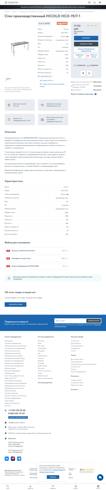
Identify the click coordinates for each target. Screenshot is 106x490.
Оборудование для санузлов (14, 388)
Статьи (73, 351)
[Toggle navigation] (100, 2)
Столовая (41, 363)
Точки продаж (9, 401)
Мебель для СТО (10, 378)
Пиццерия (41, 351)
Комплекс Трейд (77, 337)
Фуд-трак (41, 368)
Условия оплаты (76, 380)
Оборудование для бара (13, 353)
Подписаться (93, 321)
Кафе (39, 343)
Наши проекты (76, 343)
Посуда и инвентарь (11, 393)
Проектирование (76, 362)
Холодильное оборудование (14, 361)
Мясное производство (45, 378)
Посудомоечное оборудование (15, 348)
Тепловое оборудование (13, 343)
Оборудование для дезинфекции (16, 383)
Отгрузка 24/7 (75, 367)
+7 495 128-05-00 (16, 410)
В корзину (86, 38)
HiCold (66, 29)
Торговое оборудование (13, 398)
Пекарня (41, 358)
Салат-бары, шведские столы (14, 376)
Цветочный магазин (44, 371)
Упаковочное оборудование (14, 366)
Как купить (75, 376)
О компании (75, 341)
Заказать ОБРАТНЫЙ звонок (18, 417)
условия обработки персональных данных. (52, 471)
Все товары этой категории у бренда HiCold (52, 85)
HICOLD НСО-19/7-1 (31, 138)
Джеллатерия (42, 366)
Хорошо (53, 477)
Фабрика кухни (43, 376)
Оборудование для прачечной (15, 386)
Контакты (74, 389)
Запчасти (8, 406)
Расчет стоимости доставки (82, 94)
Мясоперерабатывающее (13, 381)
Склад (40, 373)
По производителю (45, 382)
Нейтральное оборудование (14, 363)
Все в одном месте (77, 359)
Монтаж (73, 369)
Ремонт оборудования (78, 372)
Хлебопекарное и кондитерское (15, 346)
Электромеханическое (12, 351)
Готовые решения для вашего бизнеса (83, 364)
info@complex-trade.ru (16, 422)
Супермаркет (42, 348)
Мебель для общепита (12, 403)
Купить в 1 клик (86, 44)
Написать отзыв (15, 304)
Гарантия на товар (77, 385)
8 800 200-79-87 (16, 413)
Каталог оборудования (13, 337)
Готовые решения (77, 346)
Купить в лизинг (94, 56)
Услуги (73, 355)
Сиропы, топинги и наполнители (15, 396)
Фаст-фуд (41, 346)
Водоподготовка (10, 368)
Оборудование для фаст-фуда (15, 358)
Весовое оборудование (12, 371)
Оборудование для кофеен (14, 356)
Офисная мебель (10, 391)
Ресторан (41, 341)
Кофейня (41, 361)
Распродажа (9, 341)
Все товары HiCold (46, 80)
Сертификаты (75, 348)
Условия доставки (77, 383)
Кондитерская (42, 356)
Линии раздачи (10, 373)
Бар (39, 353)
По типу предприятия (46, 337)
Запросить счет (80, 56)
